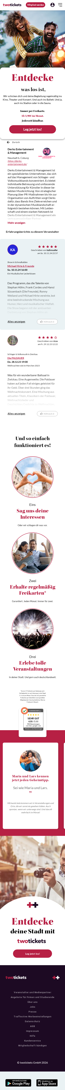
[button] (52, 5)
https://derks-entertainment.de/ (17, 163)
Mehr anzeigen (16, 222)
